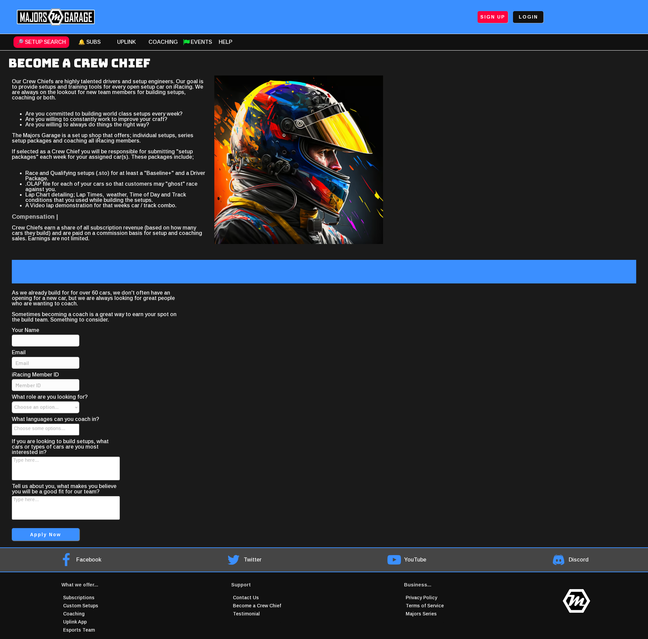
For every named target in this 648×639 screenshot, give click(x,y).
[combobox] (45, 429)
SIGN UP (492, 17)
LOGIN (528, 17)
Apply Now (45, 534)
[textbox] (47, 428)
